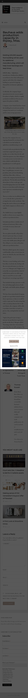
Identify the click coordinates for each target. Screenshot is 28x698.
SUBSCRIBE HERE (14, 341)
